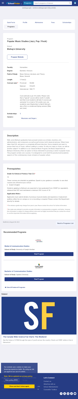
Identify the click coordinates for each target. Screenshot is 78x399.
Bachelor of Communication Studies (18, 271)
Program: (10, 39)
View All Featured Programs (15, 287)
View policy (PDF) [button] (11, 380)
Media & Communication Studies (17, 246)
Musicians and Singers (28, 118)
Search (70, 3)
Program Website (17, 57)
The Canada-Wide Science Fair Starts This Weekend (24, 337)
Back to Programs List (65, 223)
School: (9, 46)
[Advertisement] (39, 14)
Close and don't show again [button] (19, 386)
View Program (39, 254)
